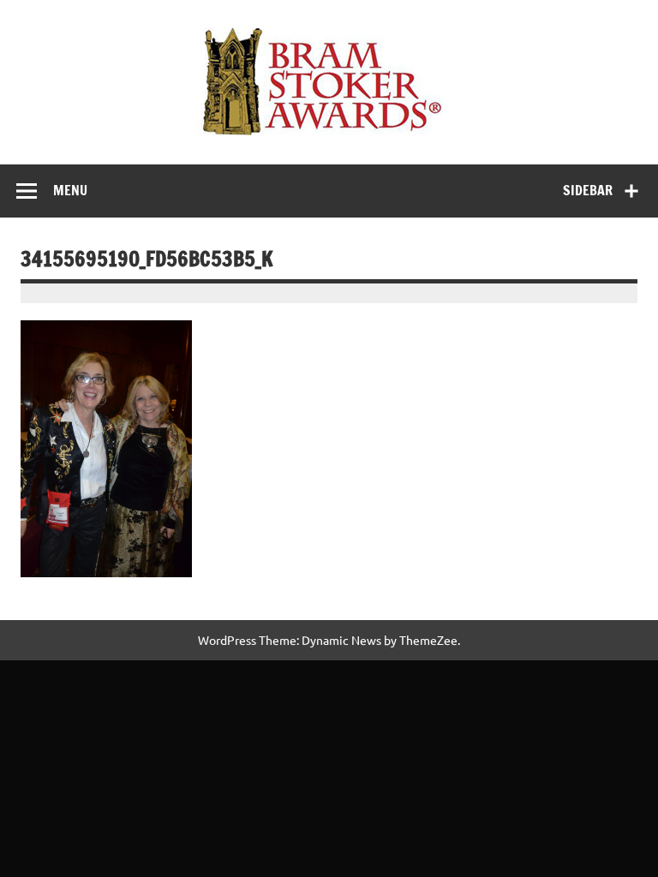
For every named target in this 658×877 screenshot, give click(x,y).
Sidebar (588, 190)
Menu (70, 190)
